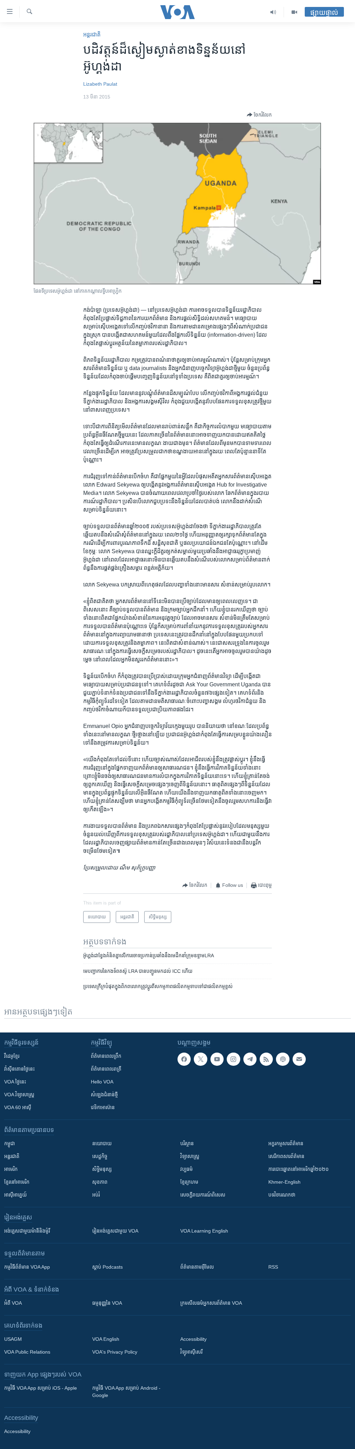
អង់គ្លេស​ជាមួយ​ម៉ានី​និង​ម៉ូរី (27, 1231)
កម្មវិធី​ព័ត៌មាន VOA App (27, 1267)
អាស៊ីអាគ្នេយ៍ (15, 1195)
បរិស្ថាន (187, 1143)
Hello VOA (102, 1081)
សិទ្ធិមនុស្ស (102, 1169)
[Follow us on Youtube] (217, 1059)
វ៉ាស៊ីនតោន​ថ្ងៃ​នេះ (19, 1069)
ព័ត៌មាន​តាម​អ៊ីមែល (197, 1267)
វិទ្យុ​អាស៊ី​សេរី (191, 1352)
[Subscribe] (299, 1059)
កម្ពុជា (9, 1143)
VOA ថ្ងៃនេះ (15, 1081)
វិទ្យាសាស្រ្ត (189, 1156)
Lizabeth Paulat (100, 84)
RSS (273, 1267)
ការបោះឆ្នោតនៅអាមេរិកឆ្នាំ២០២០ (298, 1169)
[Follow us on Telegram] (250, 1059)
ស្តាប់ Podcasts (107, 1267)
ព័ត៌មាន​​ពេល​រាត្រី (106, 1069)
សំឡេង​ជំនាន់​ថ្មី (104, 1094)
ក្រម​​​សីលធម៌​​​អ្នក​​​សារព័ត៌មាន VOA (211, 1303)
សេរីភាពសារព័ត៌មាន (286, 1156)
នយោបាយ (102, 1143)
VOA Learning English (204, 1231)
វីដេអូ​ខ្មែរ (11, 1056)
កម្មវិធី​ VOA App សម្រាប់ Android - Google (126, 1391)
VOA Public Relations (27, 1352)
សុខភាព (99, 1182)
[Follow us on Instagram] (233, 1059)
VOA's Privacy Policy (114, 1352)
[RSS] (266, 1059)
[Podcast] (282, 1059)
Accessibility (193, 1339)
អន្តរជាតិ (92, 34)
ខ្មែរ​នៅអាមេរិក (16, 1182)
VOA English (105, 1339)
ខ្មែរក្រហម (189, 1182)
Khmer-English (284, 1182)
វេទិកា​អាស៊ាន (103, 1107)
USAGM (13, 1339)
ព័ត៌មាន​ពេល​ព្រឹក (106, 1056)
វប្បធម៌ (186, 1169)
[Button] (259, 115)
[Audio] (273, 12)
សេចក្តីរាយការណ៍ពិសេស (202, 1195)
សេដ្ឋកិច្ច (99, 1156)
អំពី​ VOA (13, 1303)
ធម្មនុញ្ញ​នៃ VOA (107, 1303)
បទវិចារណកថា (281, 1195)
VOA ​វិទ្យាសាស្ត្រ (19, 1094)
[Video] (294, 12)
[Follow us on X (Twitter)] (200, 1059)
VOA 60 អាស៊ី (17, 1107)
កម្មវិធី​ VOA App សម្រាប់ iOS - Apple (40, 1388)
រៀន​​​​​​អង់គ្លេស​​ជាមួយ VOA (115, 1231)
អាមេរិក (11, 1169)
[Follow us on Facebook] (184, 1059)
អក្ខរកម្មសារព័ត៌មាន (285, 1143)
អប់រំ (96, 1195)
